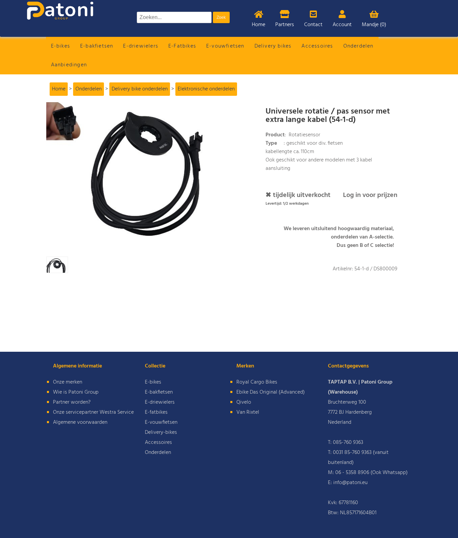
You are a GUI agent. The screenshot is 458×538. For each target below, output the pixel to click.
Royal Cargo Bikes (256, 382)
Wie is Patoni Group (76, 392)
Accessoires (317, 46)
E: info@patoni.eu (347, 482)
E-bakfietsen (96, 46)
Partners (284, 24)
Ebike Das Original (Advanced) (270, 392)
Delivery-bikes (161, 432)
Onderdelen (358, 46)
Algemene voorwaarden (80, 422)
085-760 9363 (348, 442)
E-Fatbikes (182, 46)
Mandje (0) (374, 24)
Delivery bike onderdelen (140, 89)
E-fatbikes (156, 412)
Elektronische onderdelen (206, 89)
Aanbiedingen (69, 65)
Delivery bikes (273, 46)
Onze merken (67, 382)
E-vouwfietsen (225, 46)
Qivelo (243, 402)
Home (258, 24)
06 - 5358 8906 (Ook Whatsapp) (371, 472)
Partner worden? (72, 402)
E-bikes (60, 46)
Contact (313, 24)
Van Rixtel (247, 412)
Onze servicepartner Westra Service (93, 412)
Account (342, 24)
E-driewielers (140, 46)
